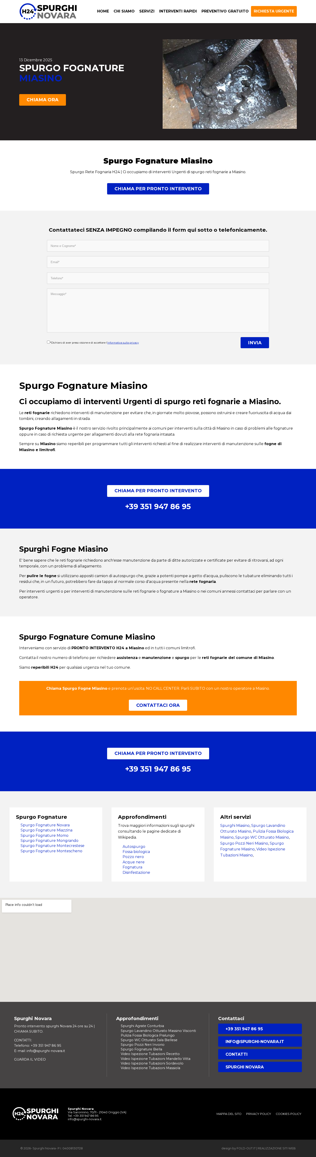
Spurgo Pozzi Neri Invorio (142, 1045)
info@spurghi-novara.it (255, 1041)
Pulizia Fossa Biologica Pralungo (148, 1035)
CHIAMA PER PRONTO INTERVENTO (158, 188)
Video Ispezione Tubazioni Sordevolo (152, 1063)
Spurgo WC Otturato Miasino (262, 837)
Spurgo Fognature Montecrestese (52, 845)
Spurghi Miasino (235, 825)
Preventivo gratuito (225, 11)
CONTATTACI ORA (158, 705)
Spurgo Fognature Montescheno (51, 851)
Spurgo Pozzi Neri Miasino (244, 843)
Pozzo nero (133, 857)
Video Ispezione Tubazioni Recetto (150, 1054)
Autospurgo (134, 846)
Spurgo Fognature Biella (141, 1049)
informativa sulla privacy (123, 342)
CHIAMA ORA (43, 99)
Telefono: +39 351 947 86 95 (37, 1045)
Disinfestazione (136, 872)
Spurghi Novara (245, 1067)
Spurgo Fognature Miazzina (46, 830)
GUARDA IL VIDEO (30, 1059)
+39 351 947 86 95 (244, 1028)
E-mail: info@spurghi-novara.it (39, 1051)
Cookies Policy (288, 1114)
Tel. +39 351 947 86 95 (83, 1115)
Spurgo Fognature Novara (45, 825)
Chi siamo (124, 11)
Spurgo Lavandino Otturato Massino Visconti (158, 1031)
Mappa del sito (229, 1114)
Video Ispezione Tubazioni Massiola (150, 1068)
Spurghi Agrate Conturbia (142, 1026)
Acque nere (134, 862)
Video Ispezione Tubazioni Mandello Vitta (155, 1059)
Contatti (237, 1054)
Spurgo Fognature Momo (44, 835)
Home (103, 11)
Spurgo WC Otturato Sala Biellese (149, 1040)
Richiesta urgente (274, 11)
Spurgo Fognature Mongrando (49, 840)
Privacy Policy (258, 1114)
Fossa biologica (136, 851)
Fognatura (132, 867)
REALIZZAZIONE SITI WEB (277, 1148)
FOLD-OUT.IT (246, 1148)
